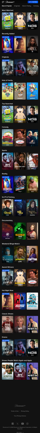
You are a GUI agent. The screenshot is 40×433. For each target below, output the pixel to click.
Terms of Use (15, 411)
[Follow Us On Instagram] (27, 424)
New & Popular (7, 6)
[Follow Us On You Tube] (22, 424)
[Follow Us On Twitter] (17, 423)
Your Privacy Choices (20, 416)
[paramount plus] (9, 2)
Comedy (36, 6)
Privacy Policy (25, 411)
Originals (17, 6)
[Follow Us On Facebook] (13, 424)
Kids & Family (26, 6)
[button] (3, 2)
